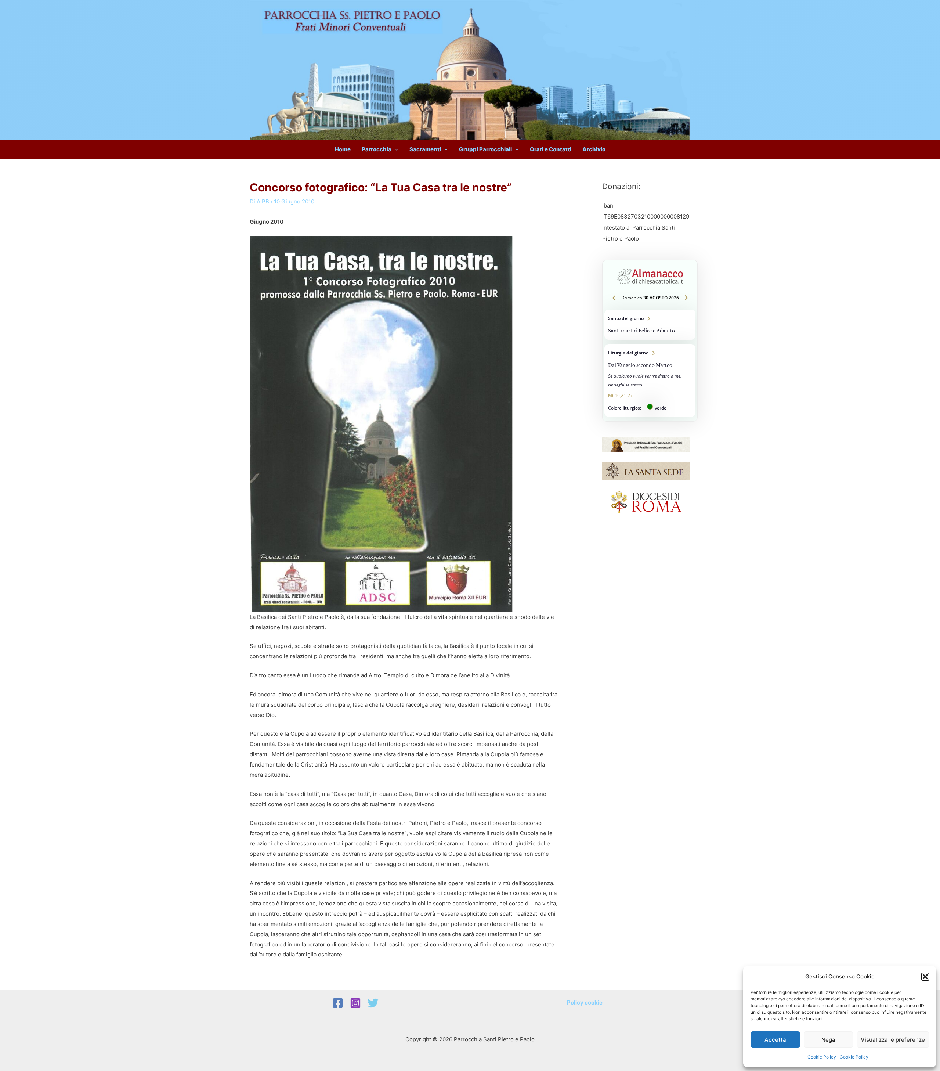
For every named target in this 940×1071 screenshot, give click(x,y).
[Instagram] (355, 1003)
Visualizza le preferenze (893, 1039)
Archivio (593, 149)
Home (343, 149)
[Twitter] (373, 1003)
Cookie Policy (821, 1057)
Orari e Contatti (550, 149)
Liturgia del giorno (649, 380)
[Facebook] (337, 1003)
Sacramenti (425, 149)
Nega (828, 1039)
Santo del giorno (649, 325)
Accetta (775, 1039)
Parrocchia (376, 149)
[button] (925, 976)
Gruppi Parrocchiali (485, 149)
